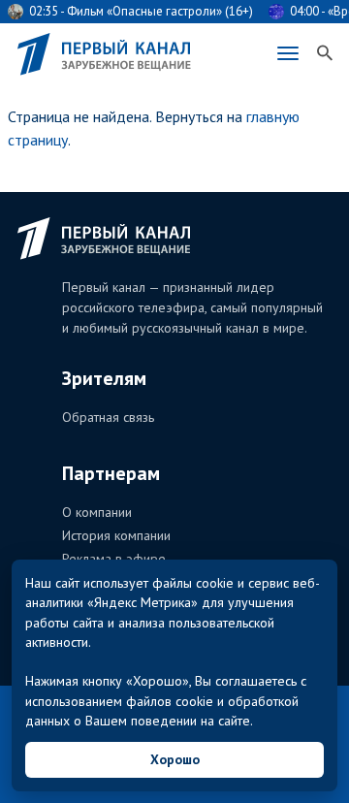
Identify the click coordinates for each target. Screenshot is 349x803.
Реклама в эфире (114, 558)
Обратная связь (108, 417)
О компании (97, 512)
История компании (116, 535)
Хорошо (175, 759)
